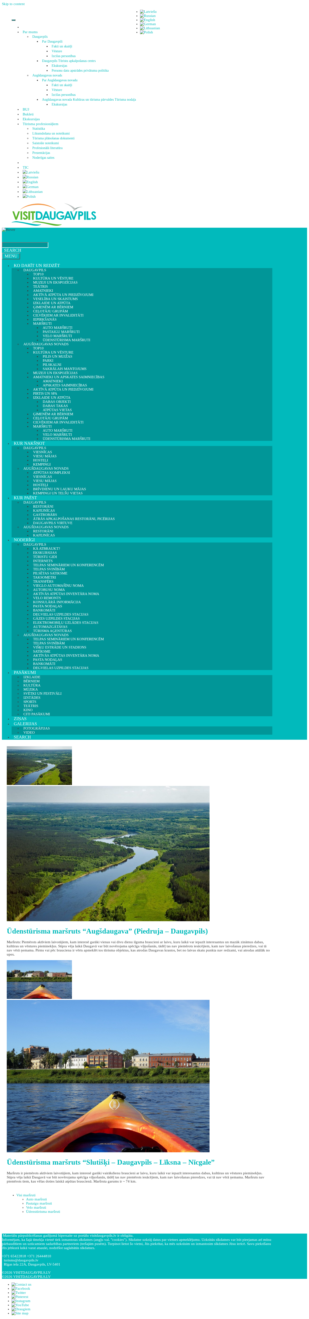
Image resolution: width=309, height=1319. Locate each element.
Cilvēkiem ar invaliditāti (58, 422)
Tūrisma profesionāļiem (40, 124)
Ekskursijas (59, 66)
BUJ (26, 109)
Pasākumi (25, 672)
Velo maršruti (36, 1207)
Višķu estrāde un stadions (59, 647)
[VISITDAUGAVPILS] (54, 225)
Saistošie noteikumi (45, 143)
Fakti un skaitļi (62, 46)
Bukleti (28, 114)
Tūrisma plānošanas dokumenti (53, 138)
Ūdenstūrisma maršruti (66, 439)
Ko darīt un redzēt (37, 265)
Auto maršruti (36, 1199)
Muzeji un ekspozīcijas (55, 282)
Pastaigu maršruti (39, 1203)
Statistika (38, 128)
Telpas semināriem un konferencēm (68, 565)
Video (29, 732)
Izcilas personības (64, 56)
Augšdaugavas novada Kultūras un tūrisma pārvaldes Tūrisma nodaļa (89, 99)
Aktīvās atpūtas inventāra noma (66, 594)
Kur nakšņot (29, 443)
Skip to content (13, 4)
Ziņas (20, 718)
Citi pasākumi (36, 714)
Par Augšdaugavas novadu (59, 80)
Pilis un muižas (57, 356)
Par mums (30, 32)
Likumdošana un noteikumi (51, 133)
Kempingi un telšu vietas (58, 493)
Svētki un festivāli (42, 693)
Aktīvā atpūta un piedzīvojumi (63, 389)
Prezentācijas (41, 153)
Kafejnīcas (44, 535)
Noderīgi (24, 539)
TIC (25, 167)
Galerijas (25, 723)
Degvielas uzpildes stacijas (60, 668)
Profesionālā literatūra (47, 148)
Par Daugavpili (52, 41)
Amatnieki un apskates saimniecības (68, 377)
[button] (38, 32)
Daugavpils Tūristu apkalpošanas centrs (69, 61)
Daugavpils (40, 36)
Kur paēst (25, 497)
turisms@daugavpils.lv (21, 1260)
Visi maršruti (25, 1195)
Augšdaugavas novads (47, 75)
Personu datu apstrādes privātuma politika (80, 70)
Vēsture (57, 51)
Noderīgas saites (43, 157)
